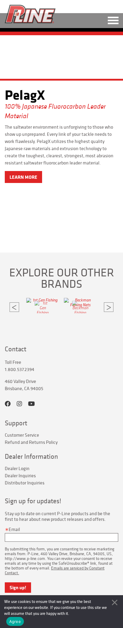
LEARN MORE (23, 177)
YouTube (31, 404)
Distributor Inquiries (24, 483)
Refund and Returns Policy (31, 442)
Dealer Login (17, 468)
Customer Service (22, 435)
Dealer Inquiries (20, 475)
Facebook (8, 404)
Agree (15, 621)
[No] (114, 602)
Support (16, 423)
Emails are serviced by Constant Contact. (54, 570)
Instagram (19, 404)
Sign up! (18, 587)
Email (14, 529)
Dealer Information (31, 456)
